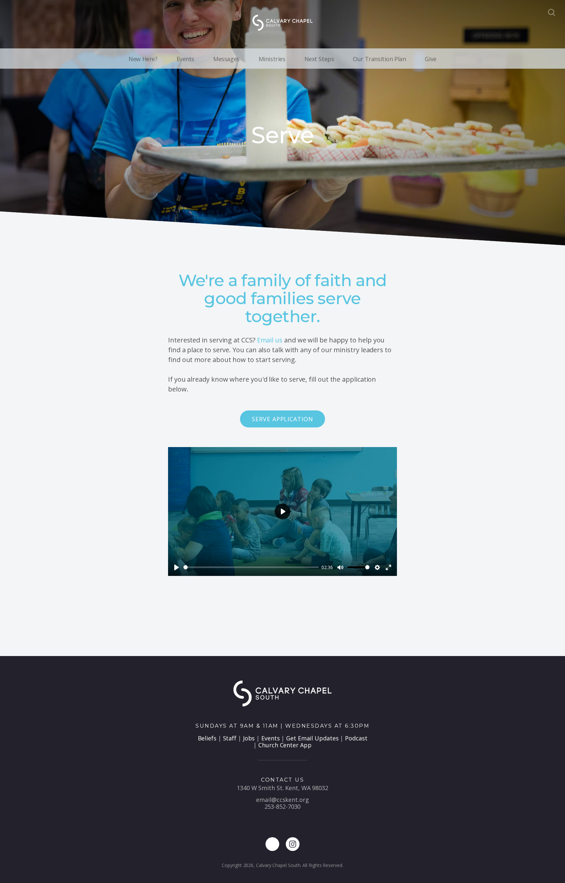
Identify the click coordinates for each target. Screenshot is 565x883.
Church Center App (284, 745)
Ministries (272, 59)
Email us (269, 340)
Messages (226, 59)
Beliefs (207, 738)
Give (430, 59)
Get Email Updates (312, 738)
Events (185, 59)
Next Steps (319, 59)
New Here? (142, 59)
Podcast (356, 738)
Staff (230, 738)
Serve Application (282, 419)
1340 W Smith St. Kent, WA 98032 (282, 788)
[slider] (251, 567)
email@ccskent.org (282, 800)
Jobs (249, 738)
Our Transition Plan (379, 59)
